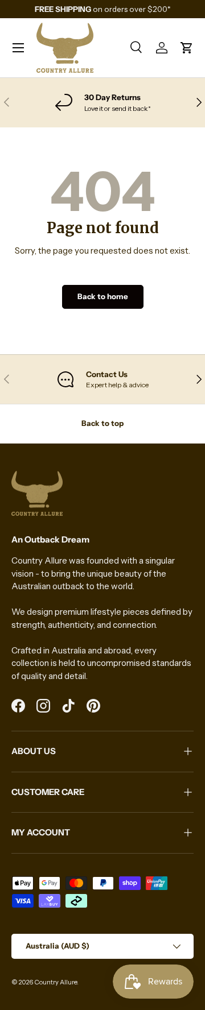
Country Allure (55, 982)
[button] (186, 47)
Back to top (102, 423)
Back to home (102, 296)
